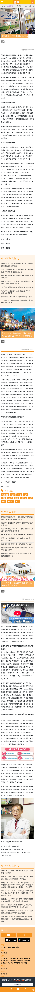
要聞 (9, 947)
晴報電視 (10, 6)
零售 (19, 495)
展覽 (4, 498)
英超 (30, 498)
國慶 (4, 501)
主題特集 (18, 6)
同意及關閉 (17, 984)
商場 (10, 498)
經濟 (13, 495)
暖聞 (17, 947)
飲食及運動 (12, 958)
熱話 (13, 947)
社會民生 (5, 495)
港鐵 (16, 498)
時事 (25, 6)
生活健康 (20, 958)
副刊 (30, 6)
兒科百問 (27, 960)
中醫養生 (27, 958)
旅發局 (11, 501)
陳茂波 (24, 498)
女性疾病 (4, 963)
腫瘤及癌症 (4, 960)
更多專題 (24, 963)
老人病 (10, 963)
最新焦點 (4, 947)
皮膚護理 (17, 963)
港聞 (2, 42)
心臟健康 (13, 960)
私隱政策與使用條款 (19, 981)
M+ (18, 501)
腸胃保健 (20, 960)
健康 (3, 6)
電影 (25, 495)
